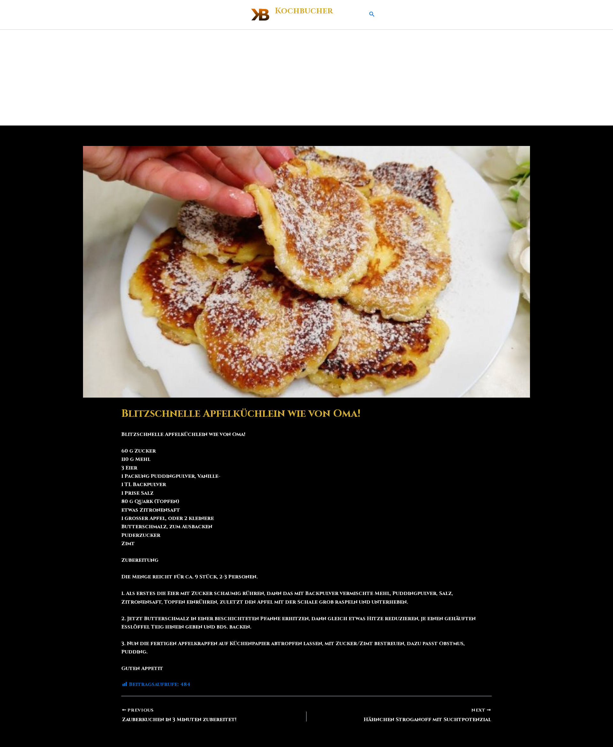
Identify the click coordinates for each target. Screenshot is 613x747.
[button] (372, 14)
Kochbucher (304, 11)
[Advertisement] (306, 77)
